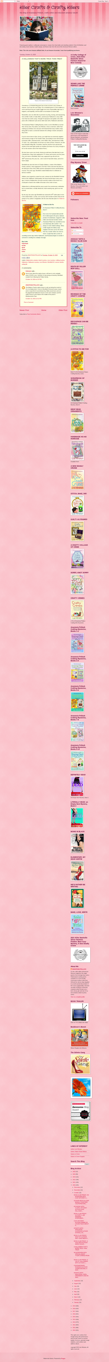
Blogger (63, 1358)
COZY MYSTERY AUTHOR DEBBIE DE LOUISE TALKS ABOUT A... (81, 1223)
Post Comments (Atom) (34, 314)
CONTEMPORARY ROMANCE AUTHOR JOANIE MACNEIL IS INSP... (80, 1268)
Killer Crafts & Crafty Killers (49, 7)
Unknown (28, 271)
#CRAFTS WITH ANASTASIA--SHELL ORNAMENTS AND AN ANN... (81, 1275)
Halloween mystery (33, 262)
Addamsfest (29, 260)
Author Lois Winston (76, 1149)
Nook (23, 247)
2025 (74, 1171)
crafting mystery (60, 260)
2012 (74, 1325)
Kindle (24, 245)
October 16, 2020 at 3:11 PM (33, 298)
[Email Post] (61, 255)
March (76, 1297)
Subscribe (80, 155)
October (76, 1192)
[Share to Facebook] (27, 258)
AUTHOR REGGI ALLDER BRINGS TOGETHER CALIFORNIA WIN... (81, 1202)
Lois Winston (43, 262)
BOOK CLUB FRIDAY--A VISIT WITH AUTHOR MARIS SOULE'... (81, 1242)
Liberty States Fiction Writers (79, 1151)
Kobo (23, 251)
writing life (24, 264)
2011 (74, 1327)
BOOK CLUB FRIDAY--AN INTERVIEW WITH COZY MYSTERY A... (81, 1196)
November (77, 1190)
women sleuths (59, 262)
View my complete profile (78, 997)
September (77, 1280)
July (75, 1286)
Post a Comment (28, 302)
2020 (74, 1185)
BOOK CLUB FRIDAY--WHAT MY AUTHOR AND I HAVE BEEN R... (81, 1237)
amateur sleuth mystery (40, 260)
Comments (76, 233)
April (75, 1294)
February (77, 1299)
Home (43, 310)
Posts (74, 230)
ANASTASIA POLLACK (33, 285)
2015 (74, 1316)
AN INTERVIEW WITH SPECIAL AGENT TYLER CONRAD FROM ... (81, 1255)
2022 (74, 1179)
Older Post (63, 310)
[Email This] (22, 258)
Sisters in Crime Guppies (78, 1156)
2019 (74, 1306)
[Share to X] (26, 258)
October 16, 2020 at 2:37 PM (34, 279)
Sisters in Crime (75, 1154)
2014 (74, 1319)
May (75, 1291)
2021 (74, 1182)
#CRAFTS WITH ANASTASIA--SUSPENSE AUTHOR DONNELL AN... (81, 1230)
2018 (74, 1308)
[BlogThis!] (24, 258)
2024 (74, 1174)
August (76, 1283)
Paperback (25, 243)
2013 (74, 1322)
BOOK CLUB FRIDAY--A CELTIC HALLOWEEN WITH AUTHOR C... (81, 1261)
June (75, 1289)
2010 (74, 1330)
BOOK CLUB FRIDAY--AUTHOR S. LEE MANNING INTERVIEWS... (80, 1216)
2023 (74, 1177)
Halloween (25, 262)
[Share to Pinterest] (29, 258)
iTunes (24, 249)
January (76, 1302)
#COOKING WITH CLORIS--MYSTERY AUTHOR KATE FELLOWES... (80, 1209)
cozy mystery (51, 260)
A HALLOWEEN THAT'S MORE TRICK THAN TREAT (81, 1248)
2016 (74, 1314)
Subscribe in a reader (77, 223)
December (77, 1187)
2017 (74, 1311)
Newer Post (24, 310)
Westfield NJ (50, 262)
